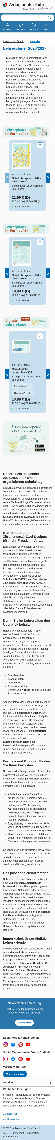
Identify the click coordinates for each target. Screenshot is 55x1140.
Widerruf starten (15, 1074)
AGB (5, 1133)
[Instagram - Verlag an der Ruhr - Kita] (5, 1059)
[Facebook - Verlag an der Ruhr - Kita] (13, 1059)
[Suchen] (50, 17)
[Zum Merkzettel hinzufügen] (40, 145)
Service (8, 1082)
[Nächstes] (48, 178)
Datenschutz (17, 1133)
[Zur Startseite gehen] (27, 6)
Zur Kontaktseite (12, 1119)
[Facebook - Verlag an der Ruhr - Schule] (13, 1044)
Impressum (33, 1133)
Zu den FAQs (10, 1114)
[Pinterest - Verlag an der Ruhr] (20, 1044)
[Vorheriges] (7, 178)
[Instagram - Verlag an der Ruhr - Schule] (5, 1044)
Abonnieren (24, 1022)
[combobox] (23, 17)
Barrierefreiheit (11, 1136)
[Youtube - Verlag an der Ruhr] (28, 1044)
